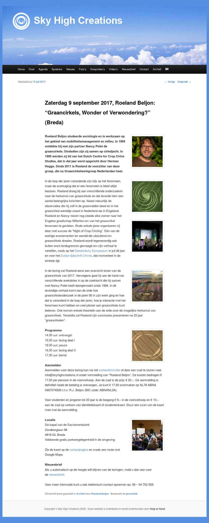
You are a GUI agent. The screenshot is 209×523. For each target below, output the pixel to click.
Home (21, 69)
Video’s (113, 69)
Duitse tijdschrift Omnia (76, 255)
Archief (157, 69)
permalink (132, 493)
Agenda (43, 69)
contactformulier (109, 370)
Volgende (184, 81)
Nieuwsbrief (129, 69)
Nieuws (70, 69)
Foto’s (82, 69)
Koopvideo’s (97, 69)
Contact (144, 69)
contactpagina (79, 449)
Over (31, 69)
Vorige (170, 81)
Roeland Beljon (100, 493)
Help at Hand (157, 509)
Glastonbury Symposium (91, 250)
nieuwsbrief (56, 474)
